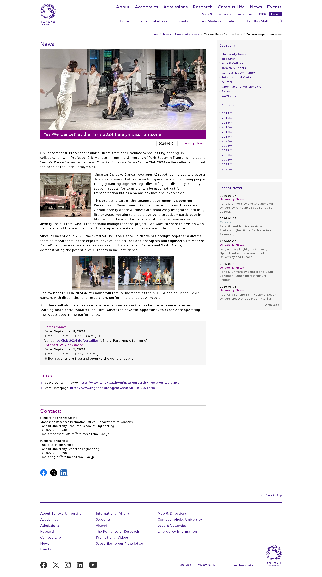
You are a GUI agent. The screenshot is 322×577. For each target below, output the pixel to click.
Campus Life (231, 7)
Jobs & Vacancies (172, 525)
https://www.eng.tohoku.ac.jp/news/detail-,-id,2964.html (113, 388)
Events (274, 7)
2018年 (227, 132)
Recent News (230, 187)
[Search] (280, 21)
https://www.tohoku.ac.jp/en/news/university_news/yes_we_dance (129, 382)
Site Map (185, 564)
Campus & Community (238, 72)
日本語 (262, 14)
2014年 (227, 113)
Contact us (243, 14)
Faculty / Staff (258, 21)
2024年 (227, 160)
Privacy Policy (206, 564)
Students (181, 21)
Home (124, 21)
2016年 (227, 122)
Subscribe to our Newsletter (119, 543)
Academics (146, 7)
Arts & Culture (232, 63)
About (123, 7)
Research (203, 7)
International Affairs (152, 21)
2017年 (227, 127)
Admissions (175, 7)
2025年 (227, 164)
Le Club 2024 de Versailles (77, 340)
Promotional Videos (112, 537)
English (275, 14)
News (256, 7)
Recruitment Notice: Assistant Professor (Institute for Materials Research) (245, 230)
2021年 (227, 146)
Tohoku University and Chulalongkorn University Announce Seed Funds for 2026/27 (247, 207)
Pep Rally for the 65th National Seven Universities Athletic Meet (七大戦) (248, 296)
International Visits (236, 77)
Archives (271, 305)
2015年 (227, 118)
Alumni (234, 21)
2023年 (227, 155)
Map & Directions (216, 14)
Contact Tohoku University (180, 519)
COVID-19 (229, 96)
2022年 (227, 150)
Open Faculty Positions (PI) (242, 86)
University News (187, 34)
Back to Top (274, 495)
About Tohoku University (61, 513)
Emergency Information (177, 531)
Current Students (208, 21)
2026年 (227, 169)
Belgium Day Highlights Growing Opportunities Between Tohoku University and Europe (244, 253)
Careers (228, 91)
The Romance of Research (117, 531)
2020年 (227, 141)
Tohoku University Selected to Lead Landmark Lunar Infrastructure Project (246, 275)
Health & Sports (234, 68)
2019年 (227, 136)
